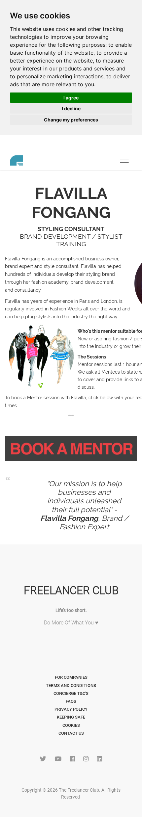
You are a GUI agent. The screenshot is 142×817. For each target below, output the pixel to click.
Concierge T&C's (71, 693)
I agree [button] (71, 97)
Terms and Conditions (71, 685)
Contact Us (71, 733)
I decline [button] (71, 108)
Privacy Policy (71, 709)
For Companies (71, 677)
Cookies (71, 725)
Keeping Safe (71, 717)
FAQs (71, 701)
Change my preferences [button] (71, 119)
